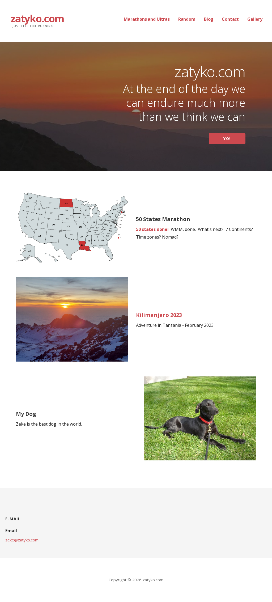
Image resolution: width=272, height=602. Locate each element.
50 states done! (152, 229)
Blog (208, 19)
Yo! (227, 138)
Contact (230, 19)
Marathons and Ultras (147, 19)
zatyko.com (37, 18)
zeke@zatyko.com (22, 539)
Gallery (254, 19)
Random (187, 19)
